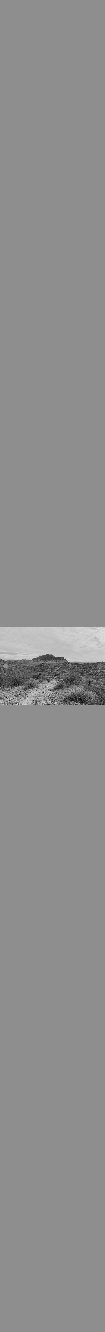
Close (52, 666)
